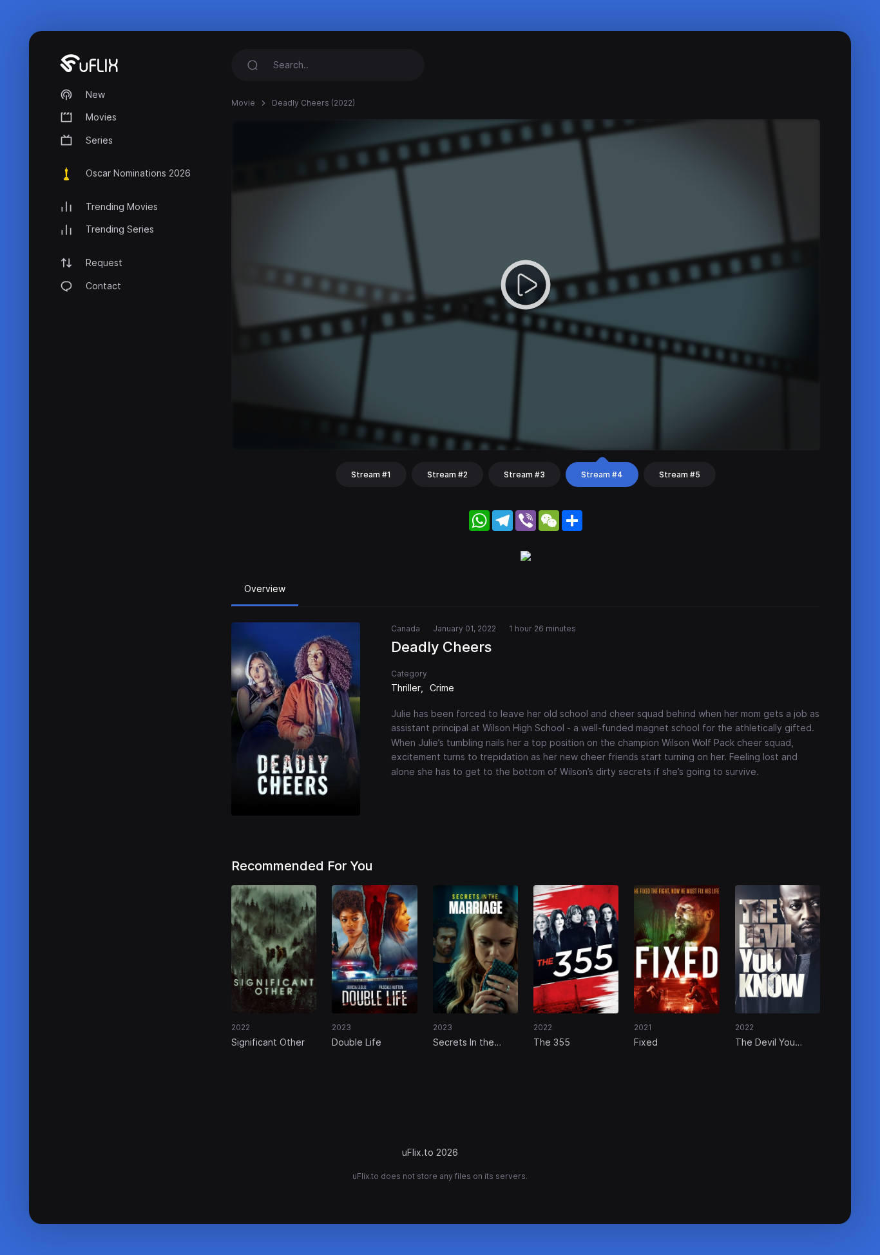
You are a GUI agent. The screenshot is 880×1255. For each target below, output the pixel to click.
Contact (103, 285)
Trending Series (120, 229)
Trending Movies (122, 206)
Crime (442, 687)
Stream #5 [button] (679, 474)
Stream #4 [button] (602, 474)
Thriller (406, 687)
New (95, 94)
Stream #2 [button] (447, 474)
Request (104, 262)
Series (99, 140)
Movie (243, 103)
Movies (101, 116)
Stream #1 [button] (371, 474)
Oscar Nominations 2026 (138, 173)
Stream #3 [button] (524, 474)
